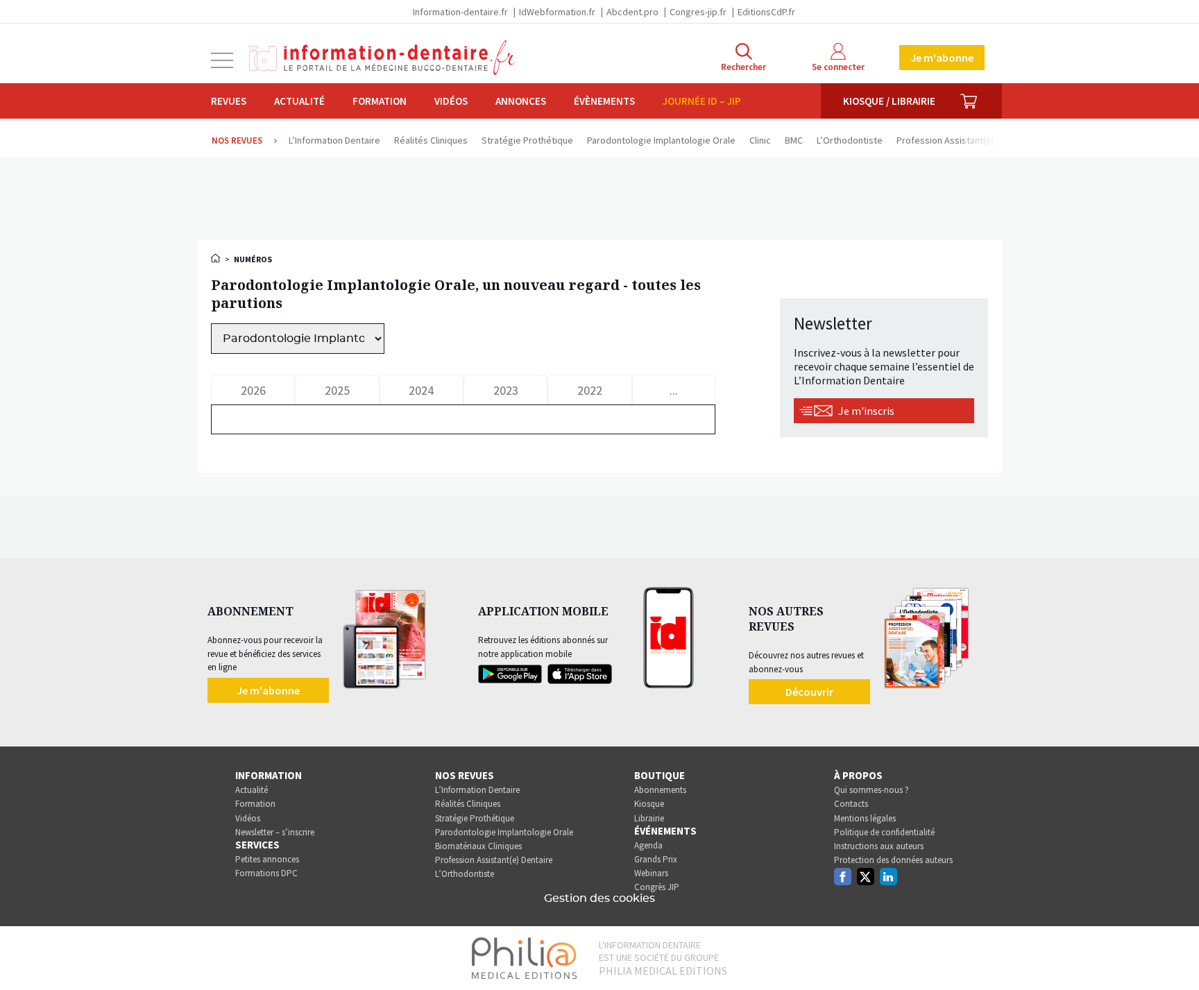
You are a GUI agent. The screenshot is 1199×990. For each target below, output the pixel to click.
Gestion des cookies (599, 898)
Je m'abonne (941, 58)
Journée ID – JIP (702, 101)
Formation (379, 101)
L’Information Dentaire (477, 790)
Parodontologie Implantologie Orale (504, 832)
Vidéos (451, 101)
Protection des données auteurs (893, 860)
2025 (337, 390)
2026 (253, 390)
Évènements (604, 101)
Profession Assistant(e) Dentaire (493, 860)
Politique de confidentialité (884, 832)
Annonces (520, 101)
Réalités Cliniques (467, 804)
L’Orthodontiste (464, 874)
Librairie (649, 818)
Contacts (851, 804)
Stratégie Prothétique (474, 818)
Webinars (651, 873)
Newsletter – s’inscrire (274, 832)
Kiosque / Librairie (889, 101)
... (674, 390)
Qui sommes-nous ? (871, 790)
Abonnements (660, 790)
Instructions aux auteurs (879, 846)
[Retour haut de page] (1174, 954)
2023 (505, 390)
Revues (228, 101)
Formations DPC (266, 873)
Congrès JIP (656, 887)
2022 (589, 390)
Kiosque (649, 804)
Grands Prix (655, 859)
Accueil (216, 258)
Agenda (648, 845)
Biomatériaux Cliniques (478, 846)
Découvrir (809, 692)
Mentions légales (865, 818)
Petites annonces (267, 859)
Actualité (299, 101)
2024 (421, 390)
